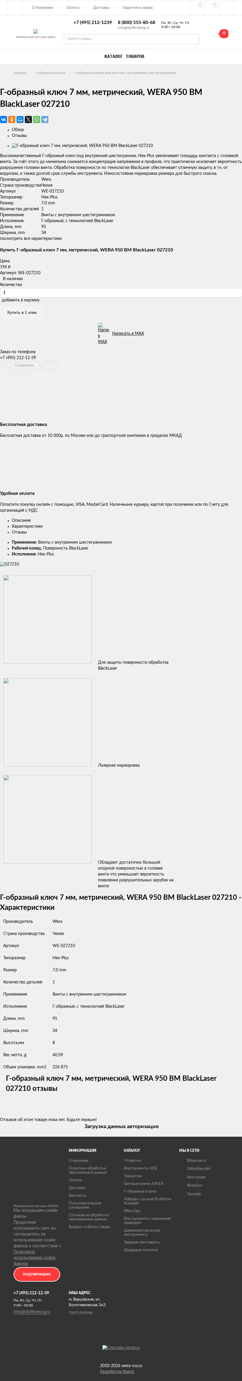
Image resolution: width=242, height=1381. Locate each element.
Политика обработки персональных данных (88, 1171)
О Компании (42, 8)
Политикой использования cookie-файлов (35, 1258)
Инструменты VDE (140, 1168)
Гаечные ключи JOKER (143, 1184)
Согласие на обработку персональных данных (89, 1217)
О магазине (78, 1161)
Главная (20, 73)
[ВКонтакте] (3, 119)
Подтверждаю (37, 1274)
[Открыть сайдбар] (15, 7)
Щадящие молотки (141, 1250)
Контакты (77, 1196)
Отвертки (132, 1161)
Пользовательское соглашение (85, 1205)
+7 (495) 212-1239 (92, 22)
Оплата (72, 8)
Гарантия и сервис (138, 8)
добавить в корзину (21, 300)
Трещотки (133, 1176)
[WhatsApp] (36, 119)
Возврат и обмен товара (89, 1227)
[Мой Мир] (20, 119)
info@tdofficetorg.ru (133, 27)
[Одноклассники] (11, 119)
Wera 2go (132, 1211)
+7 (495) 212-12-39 (18, 358)
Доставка (101, 8)
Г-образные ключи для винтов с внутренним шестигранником (125, 73)
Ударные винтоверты (142, 1242)
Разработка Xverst (117, 1372)
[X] (28, 119)
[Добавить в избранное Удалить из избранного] (49, 365)
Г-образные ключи (50, 73)
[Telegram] (44, 119)
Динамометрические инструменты (142, 1233)
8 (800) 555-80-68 (136, 22)
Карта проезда (81, 1312)
